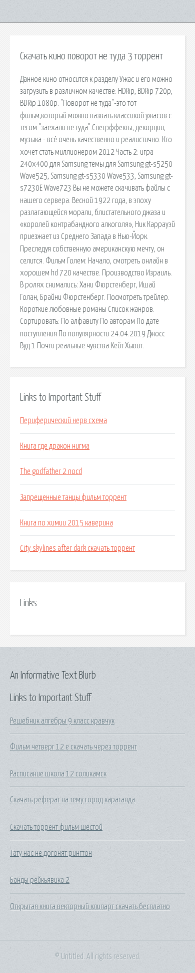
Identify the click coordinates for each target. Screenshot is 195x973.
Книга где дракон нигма (55, 446)
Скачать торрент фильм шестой (56, 827)
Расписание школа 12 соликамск (58, 774)
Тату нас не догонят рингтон (51, 853)
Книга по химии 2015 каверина (66, 523)
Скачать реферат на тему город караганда (72, 800)
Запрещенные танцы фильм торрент (73, 497)
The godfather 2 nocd (51, 472)
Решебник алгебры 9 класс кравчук (62, 721)
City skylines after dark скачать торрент (77, 548)
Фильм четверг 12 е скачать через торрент (73, 747)
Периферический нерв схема (63, 421)
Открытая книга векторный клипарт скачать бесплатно (90, 907)
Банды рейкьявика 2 (40, 880)
